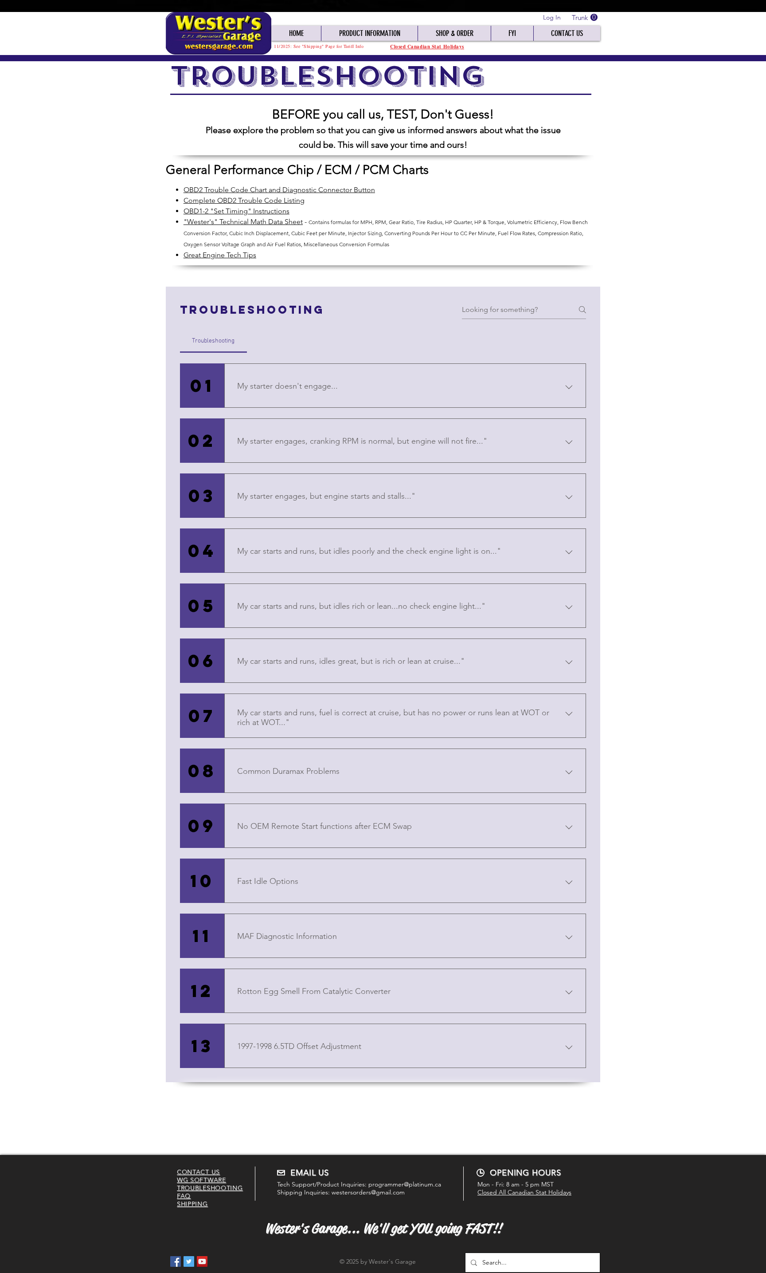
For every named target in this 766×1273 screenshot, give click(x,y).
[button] (585, 17)
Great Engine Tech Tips (220, 255)
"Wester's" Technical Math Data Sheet (243, 221)
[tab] (213, 341)
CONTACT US (198, 1172)
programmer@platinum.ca (404, 1184)
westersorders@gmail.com (368, 1192)
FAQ (184, 1196)
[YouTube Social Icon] (202, 1261)
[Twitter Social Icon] (189, 1261)
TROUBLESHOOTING (210, 1188)
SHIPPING (192, 1204)
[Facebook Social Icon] (175, 1261)
